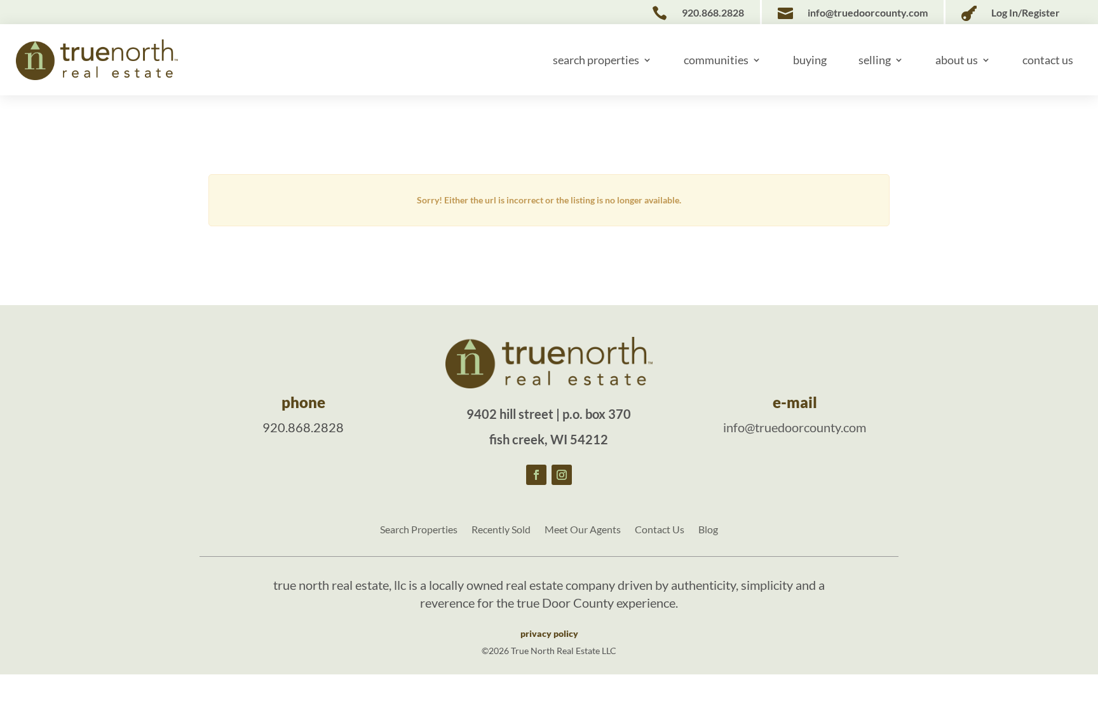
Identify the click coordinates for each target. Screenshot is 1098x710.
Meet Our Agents (583, 530)
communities (716, 60)
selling (874, 60)
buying (810, 60)
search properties (596, 60)
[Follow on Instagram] (562, 475)
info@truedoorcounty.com (794, 427)
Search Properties (419, 530)
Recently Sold (501, 530)
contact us (1047, 60)
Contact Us (659, 530)
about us (956, 60)
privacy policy (549, 633)
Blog (708, 530)
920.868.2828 (303, 427)
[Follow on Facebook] (536, 475)
